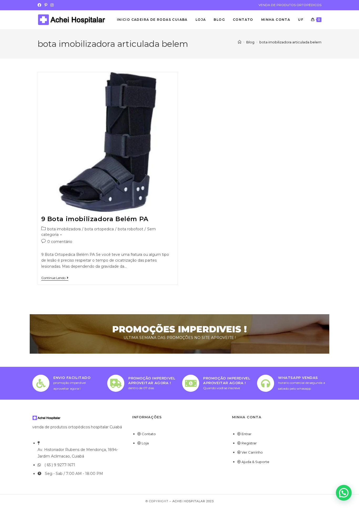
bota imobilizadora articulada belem (290, 42)
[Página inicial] (239, 42)
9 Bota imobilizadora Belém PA (94, 219)
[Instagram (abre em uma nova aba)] (52, 5)
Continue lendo (54, 278)
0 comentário (59, 241)
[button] (344, 493)
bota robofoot (130, 229)
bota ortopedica (99, 229)
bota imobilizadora (64, 229)
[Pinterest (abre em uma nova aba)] (46, 5)
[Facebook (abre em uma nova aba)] (40, 5)
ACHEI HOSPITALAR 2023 (193, 501)
